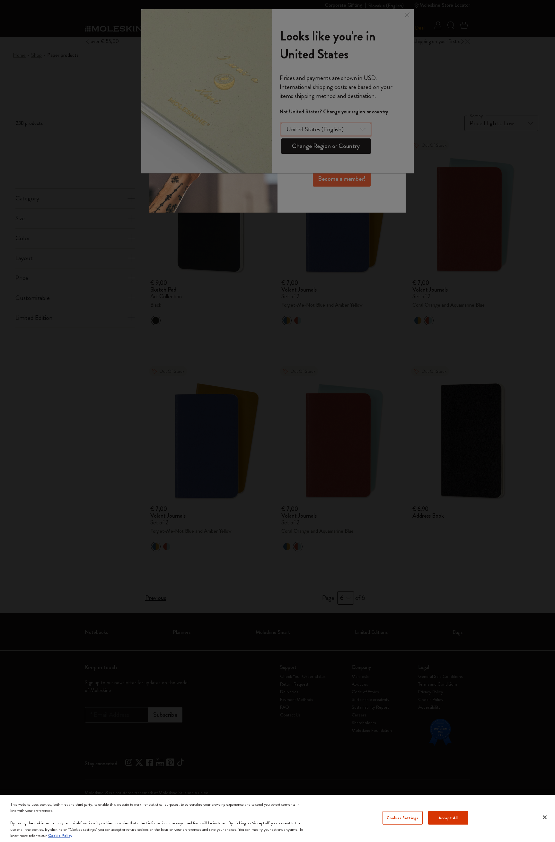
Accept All (448, 818)
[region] (277, 818)
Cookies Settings (402, 818)
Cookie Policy (60, 835)
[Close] (545, 817)
